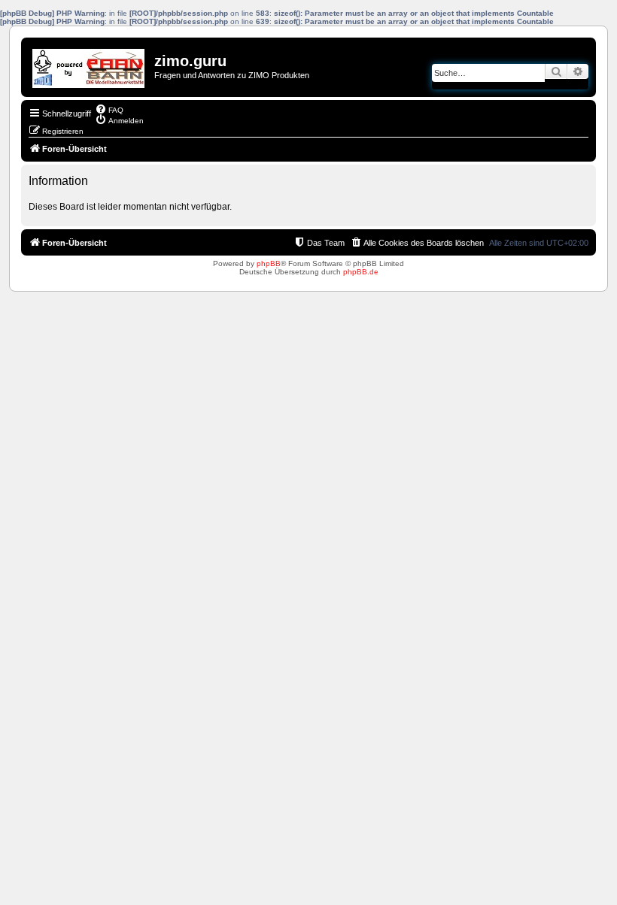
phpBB (269, 263)
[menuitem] (109, 109)
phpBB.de (360, 272)
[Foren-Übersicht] (89, 64)
